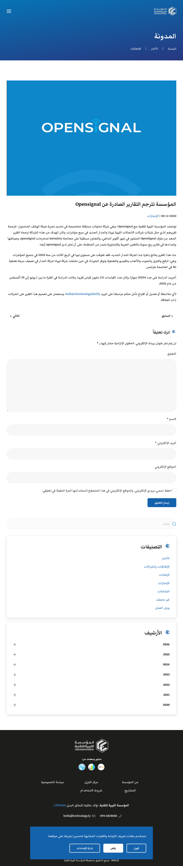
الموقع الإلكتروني (165, 466)
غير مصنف (163, 599)
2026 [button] (166, 644)
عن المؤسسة (130, 782)
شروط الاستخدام (91, 790)
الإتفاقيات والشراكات (157, 566)
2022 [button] (166, 684)
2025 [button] (166, 654)
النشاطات (163, 591)
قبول (136, 848)
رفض (113, 848)
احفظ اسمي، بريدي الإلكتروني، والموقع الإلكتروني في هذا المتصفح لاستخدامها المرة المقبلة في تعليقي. (107, 490)
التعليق (171, 353)
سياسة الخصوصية (52, 782)
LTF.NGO (60, 805)
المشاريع (130, 790)
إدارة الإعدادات (85, 848)
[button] (9, 11)
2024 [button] (166, 664)
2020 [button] (166, 704)
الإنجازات (153, 216)
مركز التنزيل (91, 782)
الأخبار (166, 558)
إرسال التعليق (162, 503)
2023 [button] (166, 674)
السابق (166, 315)
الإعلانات (164, 574)
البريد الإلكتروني (165, 442)
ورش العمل (162, 607)
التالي (16, 315)
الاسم (171, 419)
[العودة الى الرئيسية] (165, 11)
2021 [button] (166, 694)
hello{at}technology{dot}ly (83, 294)
